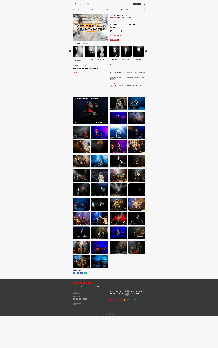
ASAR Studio (112, 314)
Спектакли (107, 9)
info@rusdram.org (76, 296)
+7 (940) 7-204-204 (76, 292)
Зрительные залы (124, 9)
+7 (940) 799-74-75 (76, 294)
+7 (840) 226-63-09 (76, 293)
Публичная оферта (77, 303)
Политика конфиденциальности (79, 301)
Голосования (142, 9)
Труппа (91, 9)
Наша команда (76, 9)
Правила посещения (77, 304)
